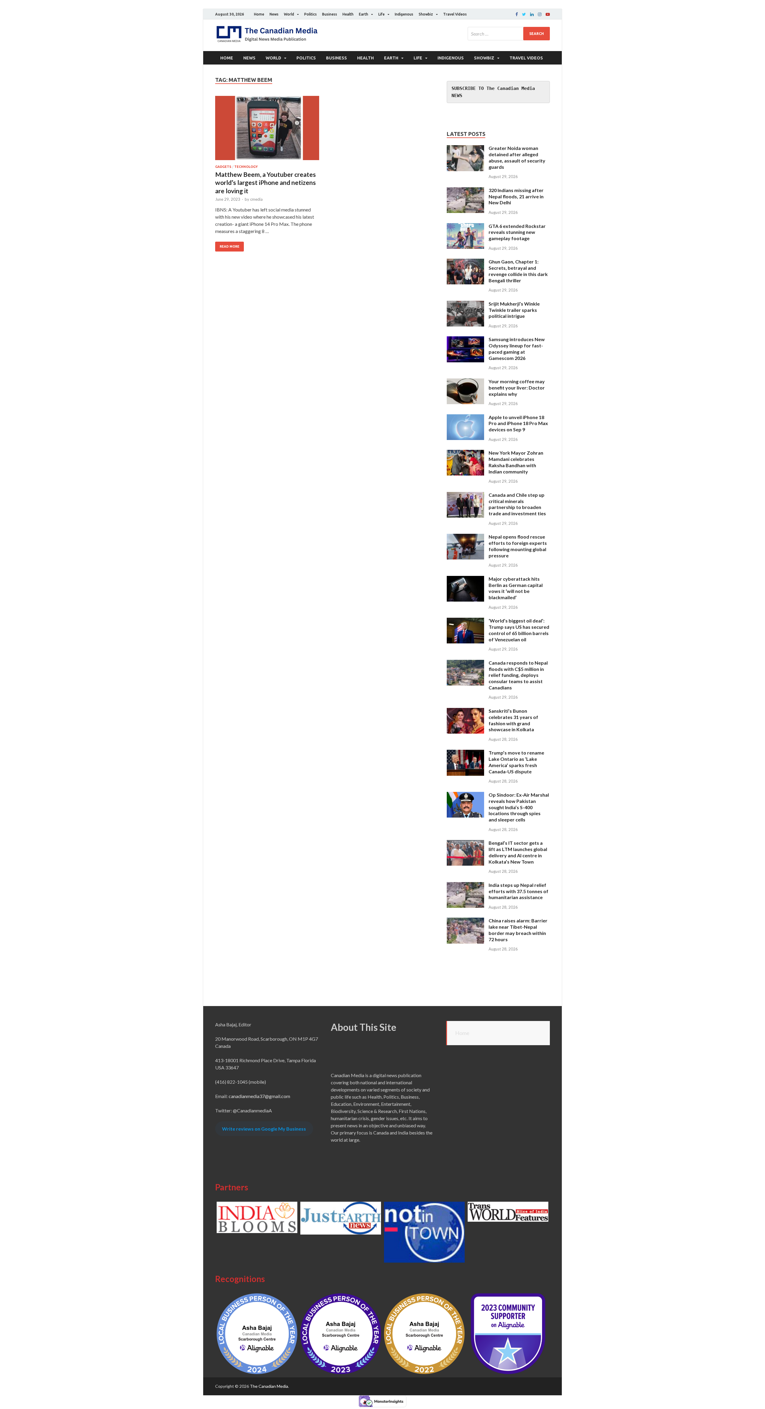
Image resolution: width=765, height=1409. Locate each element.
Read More (229, 246)
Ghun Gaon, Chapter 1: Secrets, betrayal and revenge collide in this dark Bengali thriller (518, 271)
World (289, 14)
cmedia (256, 199)
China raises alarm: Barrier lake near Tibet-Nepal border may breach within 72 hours (518, 930)
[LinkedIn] (532, 14)
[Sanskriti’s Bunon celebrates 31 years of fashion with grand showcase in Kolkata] (465, 711)
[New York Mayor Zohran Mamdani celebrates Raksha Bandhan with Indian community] (465, 453)
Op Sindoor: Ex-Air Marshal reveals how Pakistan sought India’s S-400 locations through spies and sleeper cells (519, 807)
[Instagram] (539, 14)
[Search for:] (509, 33)
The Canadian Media (269, 1386)
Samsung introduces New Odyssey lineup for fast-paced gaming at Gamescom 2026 (517, 348)
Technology (246, 166)
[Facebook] (516, 14)
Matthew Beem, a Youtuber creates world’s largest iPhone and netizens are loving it (265, 182)
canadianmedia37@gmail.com (259, 1096)
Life (381, 14)
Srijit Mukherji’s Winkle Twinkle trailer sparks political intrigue (514, 310)
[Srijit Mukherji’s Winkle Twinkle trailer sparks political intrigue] (465, 304)
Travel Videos (455, 14)
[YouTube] (547, 14)
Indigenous (404, 14)
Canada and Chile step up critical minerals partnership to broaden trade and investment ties (517, 504)
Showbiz (426, 14)
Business (329, 14)
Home (259, 14)
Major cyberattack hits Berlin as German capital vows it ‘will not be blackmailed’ (516, 588)
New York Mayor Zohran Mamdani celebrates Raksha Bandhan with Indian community (516, 462)
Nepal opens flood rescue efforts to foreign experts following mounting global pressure (518, 546)
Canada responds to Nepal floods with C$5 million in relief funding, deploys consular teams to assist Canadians (518, 675)
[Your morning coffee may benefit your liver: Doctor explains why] (465, 382)
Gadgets (223, 166)
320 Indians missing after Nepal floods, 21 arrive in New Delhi (516, 196)
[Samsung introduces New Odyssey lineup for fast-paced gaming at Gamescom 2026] (465, 340)
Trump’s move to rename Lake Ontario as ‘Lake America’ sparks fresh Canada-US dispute (516, 762)
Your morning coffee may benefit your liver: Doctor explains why (517, 387)
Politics (310, 14)
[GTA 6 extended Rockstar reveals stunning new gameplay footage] (465, 226)
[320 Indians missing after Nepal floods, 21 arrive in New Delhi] (465, 191)
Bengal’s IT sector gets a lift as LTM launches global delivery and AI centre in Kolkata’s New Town (518, 852)
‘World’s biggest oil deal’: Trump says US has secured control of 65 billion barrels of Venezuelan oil (519, 630)
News (274, 14)
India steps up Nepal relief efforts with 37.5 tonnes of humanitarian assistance (518, 891)
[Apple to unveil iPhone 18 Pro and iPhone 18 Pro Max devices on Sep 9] (465, 418)
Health (348, 14)
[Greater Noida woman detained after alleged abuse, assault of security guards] (465, 148)
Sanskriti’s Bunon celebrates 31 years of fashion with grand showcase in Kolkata (513, 720)
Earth (363, 14)
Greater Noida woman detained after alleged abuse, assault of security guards (517, 157)
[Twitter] (524, 14)
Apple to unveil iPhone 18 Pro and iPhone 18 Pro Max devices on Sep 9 (518, 423)
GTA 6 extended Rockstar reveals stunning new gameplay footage (517, 232)
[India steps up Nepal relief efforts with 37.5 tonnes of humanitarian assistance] (465, 885)
